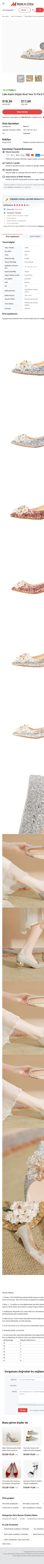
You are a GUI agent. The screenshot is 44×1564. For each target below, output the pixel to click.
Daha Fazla (6, 1544)
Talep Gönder (22, 112)
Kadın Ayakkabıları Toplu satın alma (16, 1540)
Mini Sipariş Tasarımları (31, 1504)
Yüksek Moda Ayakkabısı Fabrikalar (16, 1529)
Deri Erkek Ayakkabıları (10, 1504)
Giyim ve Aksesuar (16, 16)
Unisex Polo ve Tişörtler (10, 1508)
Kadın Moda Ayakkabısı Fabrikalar (16, 1534)
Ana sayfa (5, 16)
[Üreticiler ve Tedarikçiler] (22, 4)
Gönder (23, 1410)
